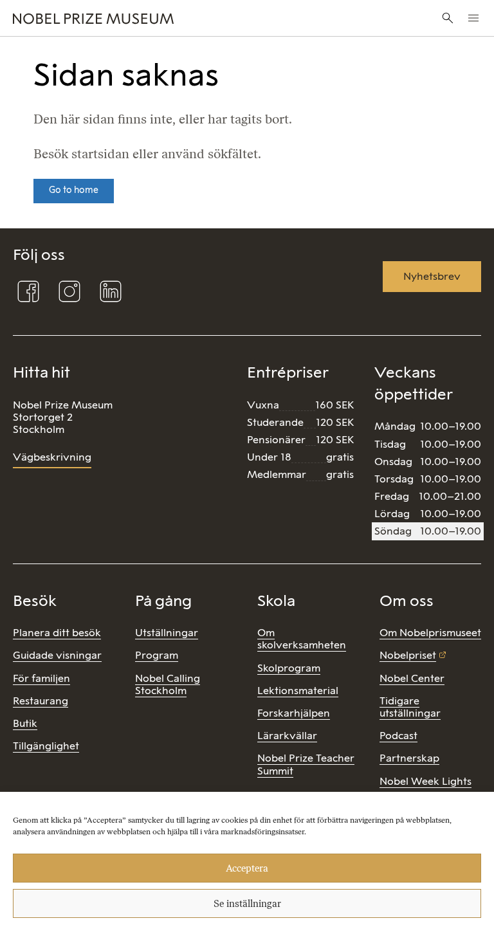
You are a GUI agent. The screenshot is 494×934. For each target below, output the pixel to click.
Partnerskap (409, 758)
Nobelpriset (408, 655)
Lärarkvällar (287, 735)
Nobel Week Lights (425, 781)
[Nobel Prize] (165, 18)
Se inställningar (247, 904)
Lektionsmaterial (297, 690)
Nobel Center (412, 678)
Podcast (398, 735)
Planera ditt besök (57, 633)
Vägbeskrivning (52, 457)
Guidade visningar (57, 655)
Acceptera (247, 868)
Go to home (73, 190)
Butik (25, 723)
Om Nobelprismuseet (430, 633)
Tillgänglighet (46, 746)
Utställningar (166, 633)
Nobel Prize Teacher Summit (305, 764)
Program (156, 655)
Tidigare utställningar (410, 707)
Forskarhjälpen (293, 713)
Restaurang (40, 701)
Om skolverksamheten (301, 639)
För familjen (41, 678)
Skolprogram (288, 668)
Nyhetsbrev (432, 276)
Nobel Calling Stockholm (167, 684)
